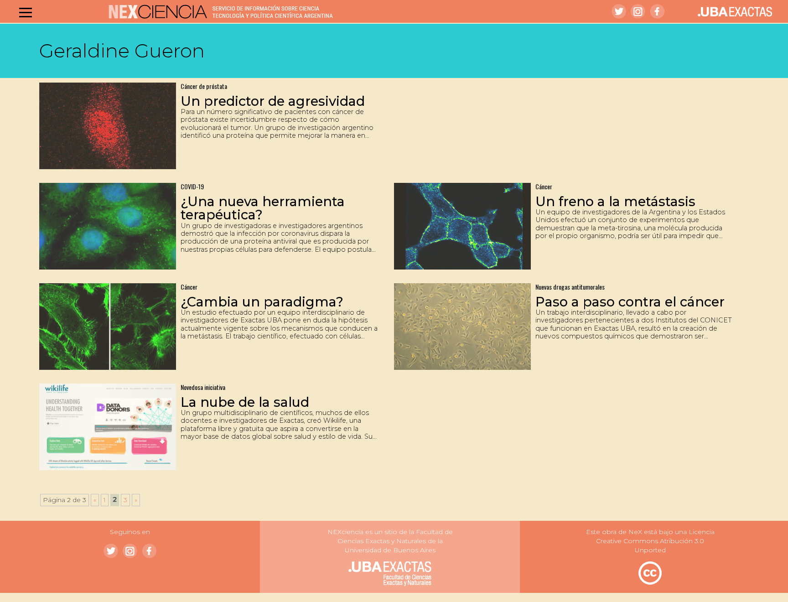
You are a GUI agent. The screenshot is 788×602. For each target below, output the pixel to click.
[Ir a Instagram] (638, 11)
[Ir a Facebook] (657, 11)
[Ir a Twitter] (619, 11)
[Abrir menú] (25, 12)
